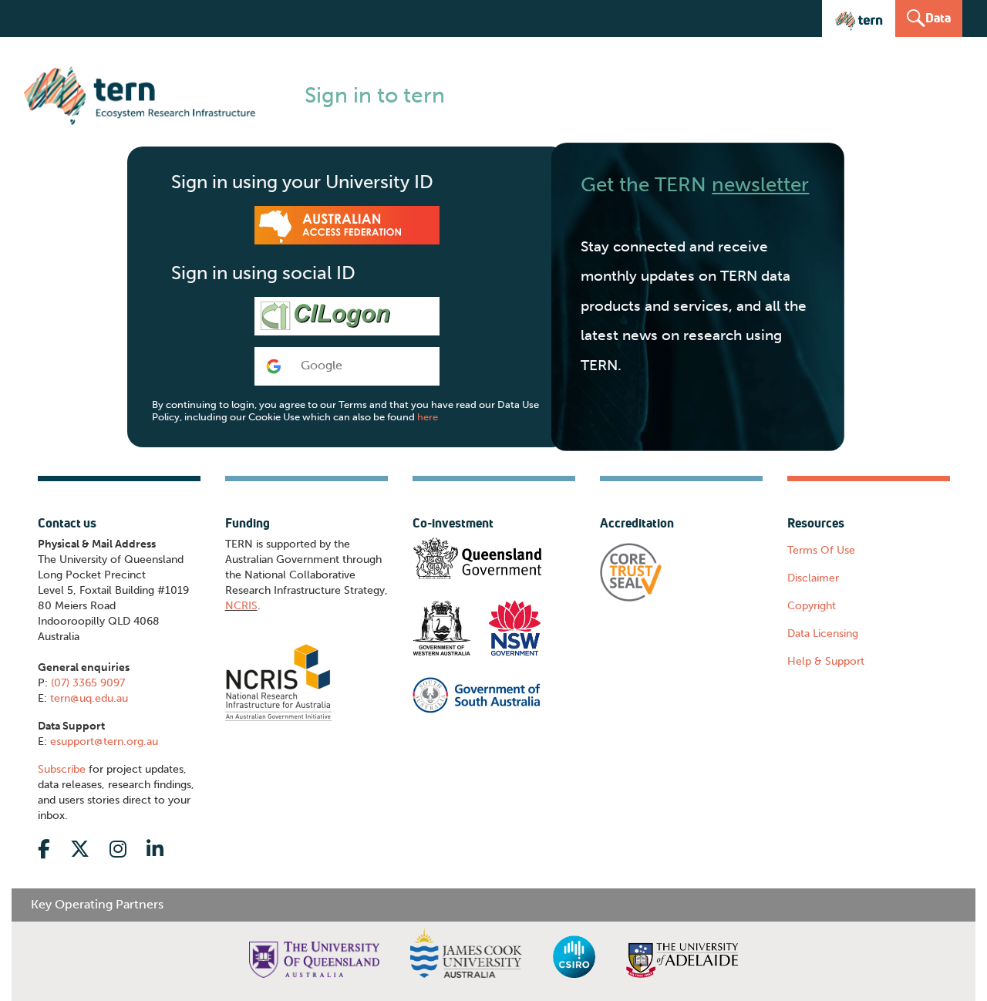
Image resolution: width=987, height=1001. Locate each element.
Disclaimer (813, 578)
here (427, 417)
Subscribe (62, 769)
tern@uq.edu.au (89, 698)
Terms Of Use (821, 550)
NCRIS (241, 605)
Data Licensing (822, 633)
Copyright (811, 605)
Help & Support (825, 661)
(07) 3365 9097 (88, 682)
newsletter (760, 184)
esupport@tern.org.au (104, 741)
